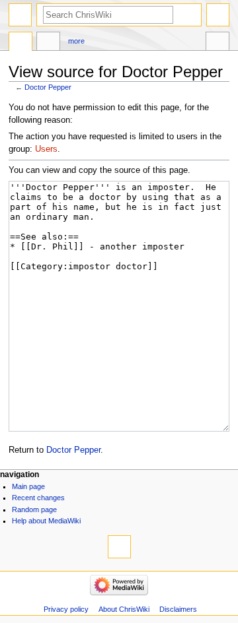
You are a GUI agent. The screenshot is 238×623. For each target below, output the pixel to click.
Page (20, 42)
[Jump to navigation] (20, 14)
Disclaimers (178, 609)
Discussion (48, 42)
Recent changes (38, 498)
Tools (217, 42)
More (76, 41)
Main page (28, 486)
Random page (34, 509)
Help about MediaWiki (46, 521)
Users (46, 149)
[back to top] (119, 546)
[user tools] (217, 14)
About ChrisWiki (124, 609)
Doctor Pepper (47, 87)
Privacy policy (66, 609)
